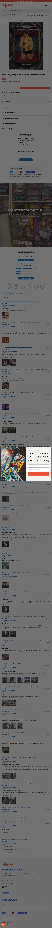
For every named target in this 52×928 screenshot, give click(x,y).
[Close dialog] (49, 449)
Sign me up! (38, 474)
